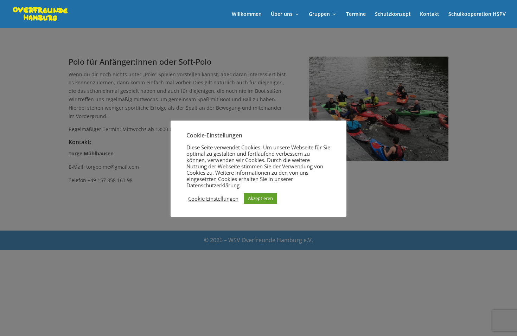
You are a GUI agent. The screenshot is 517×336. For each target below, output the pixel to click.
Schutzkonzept (393, 14)
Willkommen (247, 14)
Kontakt (429, 14)
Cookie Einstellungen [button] (213, 198)
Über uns (282, 14)
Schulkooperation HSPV (477, 14)
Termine (356, 14)
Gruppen (319, 14)
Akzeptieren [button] (260, 198)
